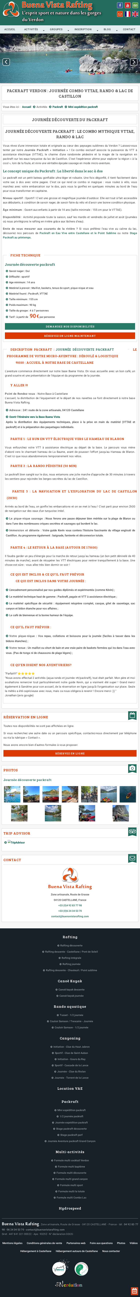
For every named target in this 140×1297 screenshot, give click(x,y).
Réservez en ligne (70, 753)
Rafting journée (72, 964)
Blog (107, 29)
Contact (129, 29)
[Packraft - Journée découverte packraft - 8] (53, 813)
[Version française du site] (128, 14)
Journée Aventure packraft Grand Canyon (72, 1141)
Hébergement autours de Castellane (77, 1251)
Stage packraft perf (71, 1134)
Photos (121, 1243)
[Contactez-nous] (120, 14)
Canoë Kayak (70, 980)
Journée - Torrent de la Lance (72, 1077)
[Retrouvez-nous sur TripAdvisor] (135, 5)
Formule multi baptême (71, 1166)
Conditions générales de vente (44, 1243)
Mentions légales (12, 1243)
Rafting (70, 936)
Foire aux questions (101, 1243)
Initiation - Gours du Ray (71, 1059)
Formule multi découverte (71, 1172)
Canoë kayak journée (71, 995)
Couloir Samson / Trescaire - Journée (71, 1021)
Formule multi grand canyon (71, 1179)
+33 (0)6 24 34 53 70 (70, 910)
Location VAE (70, 1088)
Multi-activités (70, 1151)
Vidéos (134, 1243)
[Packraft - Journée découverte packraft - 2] (50, 794)
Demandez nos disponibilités (70, 326)
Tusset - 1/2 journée (71, 1015)
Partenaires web (76, 1243)
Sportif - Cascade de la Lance (71, 1065)
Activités (31, 29)
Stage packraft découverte (71, 1128)
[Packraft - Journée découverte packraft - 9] (87, 813)
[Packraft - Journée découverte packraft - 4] (89, 794)
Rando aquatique (70, 1006)
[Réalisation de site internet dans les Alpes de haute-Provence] (70, 1285)
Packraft (70, 1101)
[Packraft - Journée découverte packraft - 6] (128, 794)
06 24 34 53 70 (15, 1229)
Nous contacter (111, 1251)
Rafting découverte (71, 945)
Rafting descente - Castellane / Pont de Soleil (71, 951)
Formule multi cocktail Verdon (71, 1160)
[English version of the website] (135, 14)
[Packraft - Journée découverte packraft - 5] (108, 794)
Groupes (56, 29)
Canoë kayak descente (72, 989)
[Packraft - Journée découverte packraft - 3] (70, 794)
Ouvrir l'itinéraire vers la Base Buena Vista (35, 417)
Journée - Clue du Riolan (71, 1071)
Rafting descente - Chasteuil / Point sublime (71, 970)
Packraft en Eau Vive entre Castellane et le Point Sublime (78, 233)
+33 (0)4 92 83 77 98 (70, 905)
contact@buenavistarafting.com (70, 916)
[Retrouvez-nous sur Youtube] (128, 5)
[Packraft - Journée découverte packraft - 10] (120, 813)
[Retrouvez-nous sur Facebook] (120, 5)
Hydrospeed (70, 1208)
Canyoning (70, 1038)
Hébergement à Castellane (35, 1251)
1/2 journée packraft (71, 1116)
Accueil (9, 29)
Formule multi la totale (71, 1191)
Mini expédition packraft (71, 1110)
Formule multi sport (71, 1185)
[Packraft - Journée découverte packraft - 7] (19, 813)
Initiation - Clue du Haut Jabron (71, 1046)
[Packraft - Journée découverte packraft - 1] (31, 794)
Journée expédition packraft (71, 1122)
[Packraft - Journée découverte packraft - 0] (12, 794)
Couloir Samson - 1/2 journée (71, 1027)
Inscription (83, 29)
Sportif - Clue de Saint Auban (71, 1052)
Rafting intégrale (71, 957)
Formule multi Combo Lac (71, 1197)
